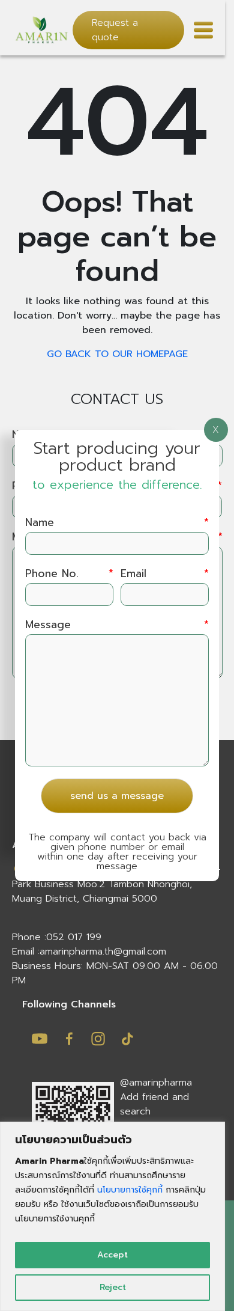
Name (116, 523)
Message (116, 625)
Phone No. (69, 574)
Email (165, 574)
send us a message (117, 796)
